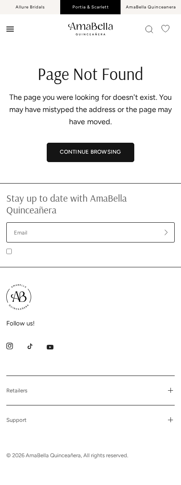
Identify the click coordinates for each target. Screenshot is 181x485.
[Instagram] (15, 346)
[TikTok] (36, 346)
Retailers (16, 390)
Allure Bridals (30, 7)
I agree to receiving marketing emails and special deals (84, 251)
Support (16, 420)
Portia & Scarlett (90, 7)
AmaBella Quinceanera (151, 7)
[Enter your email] (166, 232)
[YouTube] (56, 347)
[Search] (149, 29)
